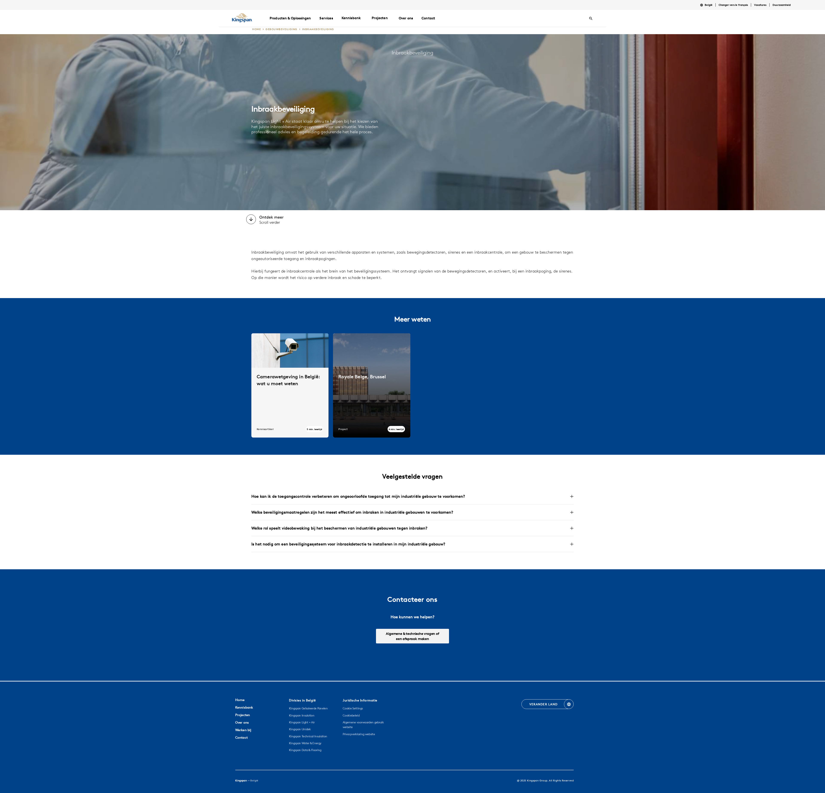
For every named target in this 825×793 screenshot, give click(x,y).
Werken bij (243, 730)
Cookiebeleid (351, 715)
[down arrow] (251, 219)
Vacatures (760, 4)
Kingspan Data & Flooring (305, 750)
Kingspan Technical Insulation (308, 736)
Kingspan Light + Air (302, 722)
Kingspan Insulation (301, 715)
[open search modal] (591, 18)
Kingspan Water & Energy (305, 743)
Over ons (242, 722)
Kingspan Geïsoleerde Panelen (308, 708)
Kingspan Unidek (300, 729)
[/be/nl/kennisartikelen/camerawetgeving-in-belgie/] (289, 385)
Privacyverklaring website (359, 734)
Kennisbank (351, 18)
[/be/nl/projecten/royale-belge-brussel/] (371, 385)
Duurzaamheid (782, 4)
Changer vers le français (733, 4)
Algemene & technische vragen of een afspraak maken (412, 636)
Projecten (380, 18)
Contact (241, 737)
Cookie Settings (353, 708)
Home (239, 700)
